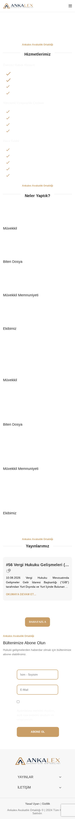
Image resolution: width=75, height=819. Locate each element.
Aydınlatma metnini (30, 710)
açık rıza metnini (28, 715)
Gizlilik (46, 803)
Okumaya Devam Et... (21, 594)
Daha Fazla (37, 621)
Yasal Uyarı (32, 803)
